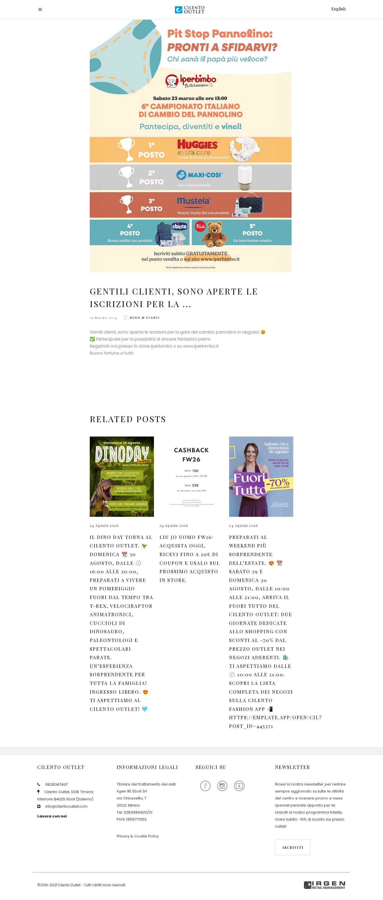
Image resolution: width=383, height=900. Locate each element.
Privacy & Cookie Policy (138, 836)
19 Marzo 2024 (103, 318)
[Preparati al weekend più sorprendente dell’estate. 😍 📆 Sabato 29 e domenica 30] (261, 477)
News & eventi (145, 318)
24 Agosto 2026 (104, 525)
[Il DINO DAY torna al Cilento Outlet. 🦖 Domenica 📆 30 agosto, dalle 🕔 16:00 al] (122, 477)
